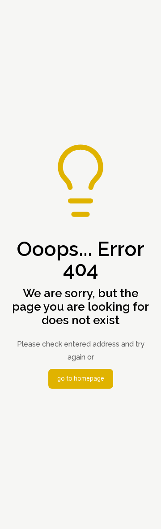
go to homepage (80, 379)
